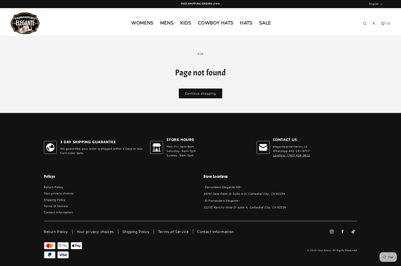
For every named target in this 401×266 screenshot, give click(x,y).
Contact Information (58, 212)
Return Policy (53, 187)
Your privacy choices (59, 193)
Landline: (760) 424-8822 (291, 155)
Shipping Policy (55, 199)
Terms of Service (56, 206)
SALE (265, 23)
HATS (246, 23)
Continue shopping (200, 93)
